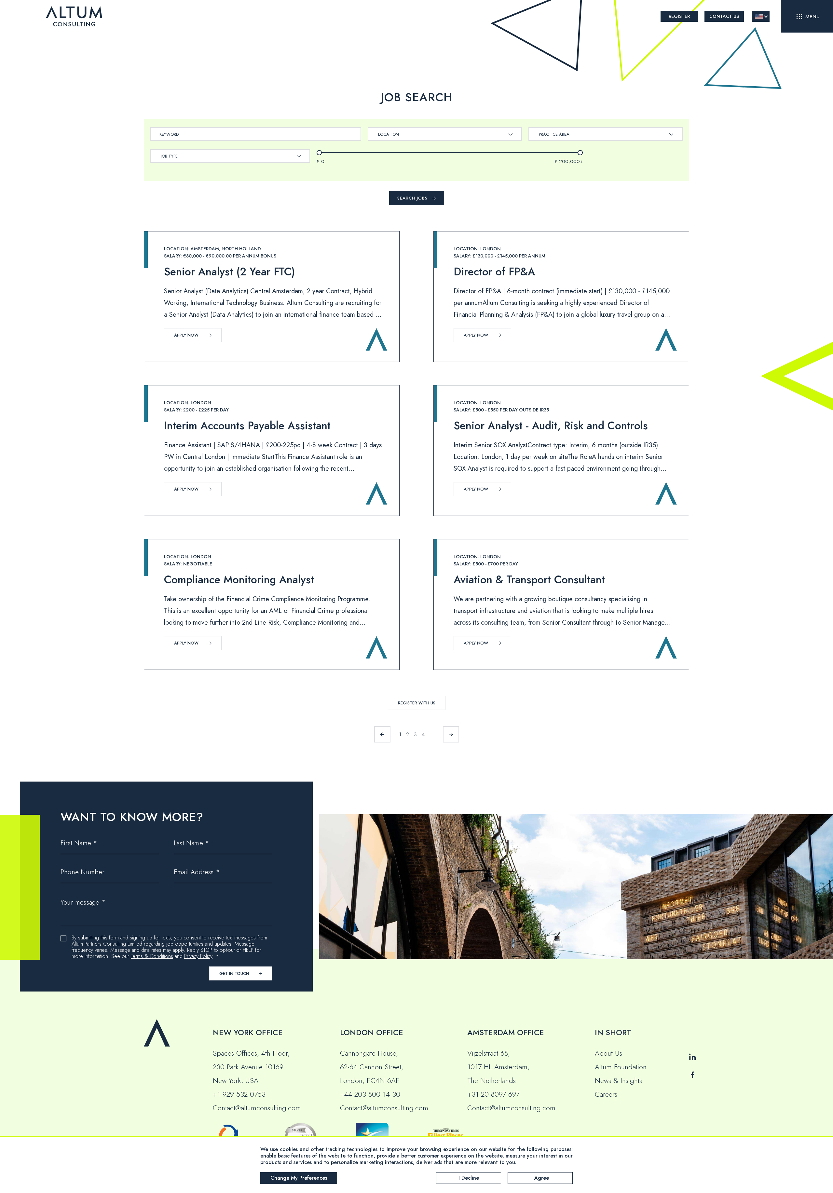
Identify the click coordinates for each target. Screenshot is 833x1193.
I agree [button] (540, 1178)
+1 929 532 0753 (239, 1094)
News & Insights (618, 1080)
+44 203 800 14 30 (370, 1094)
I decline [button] (468, 1178)
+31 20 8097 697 (493, 1094)
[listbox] (761, 16)
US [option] (759, 16)
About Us (608, 1053)
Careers (606, 1094)
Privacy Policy (198, 956)
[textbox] (391, 134)
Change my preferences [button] (298, 1178)
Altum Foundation (621, 1066)
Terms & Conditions (152, 956)
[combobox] (445, 134)
